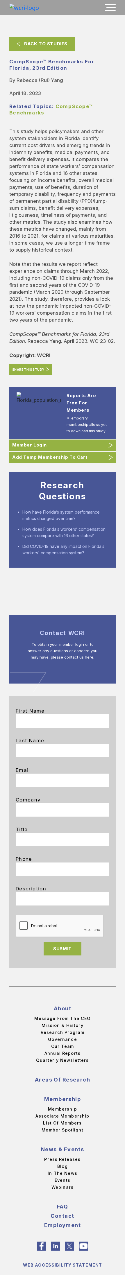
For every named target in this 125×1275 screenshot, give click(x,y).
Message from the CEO (62, 1018)
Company (28, 800)
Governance (62, 1039)
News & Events (62, 1149)
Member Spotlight (62, 1129)
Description (31, 889)
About (62, 1008)
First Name (30, 711)
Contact (62, 1216)
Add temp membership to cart (49, 457)
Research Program (62, 1032)
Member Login (29, 445)
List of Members (62, 1122)
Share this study (28, 369)
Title (22, 829)
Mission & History (62, 1025)
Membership (62, 1099)
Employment (62, 1225)
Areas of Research (62, 1080)
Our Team (62, 1046)
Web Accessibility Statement (62, 1265)
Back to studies (45, 43)
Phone (24, 859)
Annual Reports (62, 1053)
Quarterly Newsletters (62, 1060)
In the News (62, 1173)
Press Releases (62, 1159)
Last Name (30, 740)
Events (62, 1180)
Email (23, 770)
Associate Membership (62, 1115)
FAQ (62, 1207)
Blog (62, 1166)
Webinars (62, 1187)
